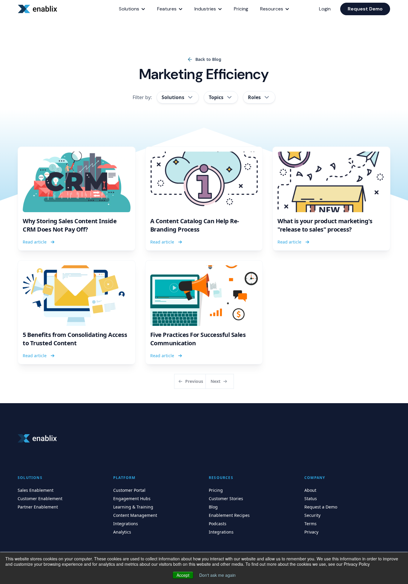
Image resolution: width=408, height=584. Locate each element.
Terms (310, 523)
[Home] (38, 9)
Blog (213, 507)
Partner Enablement (38, 507)
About (310, 490)
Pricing (216, 490)
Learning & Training (133, 507)
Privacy (311, 532)
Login (325, 9)
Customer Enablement (40, 498)
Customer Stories (226, 498)
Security (312, 515)
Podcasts (217, 523)
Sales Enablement (35, 490)
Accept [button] (183, 575)
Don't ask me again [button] (217, 575)
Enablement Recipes (229, 515)
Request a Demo (320, 507)
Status (310, 498)
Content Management (135, 515)
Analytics (122, 532)
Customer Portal (129, 490)
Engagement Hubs (132, 498)
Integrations (125, 523)
